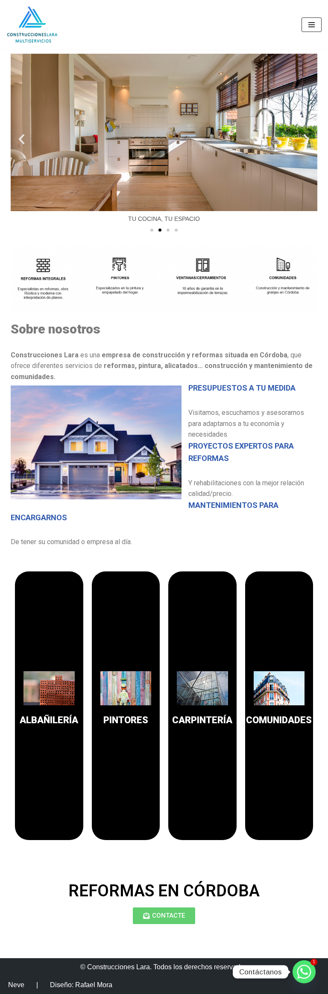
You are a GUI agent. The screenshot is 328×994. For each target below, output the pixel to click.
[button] (21, 138)
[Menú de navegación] (312, 24)
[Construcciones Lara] (32, 24)
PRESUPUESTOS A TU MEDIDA (242, 387)
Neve (16, 984)
